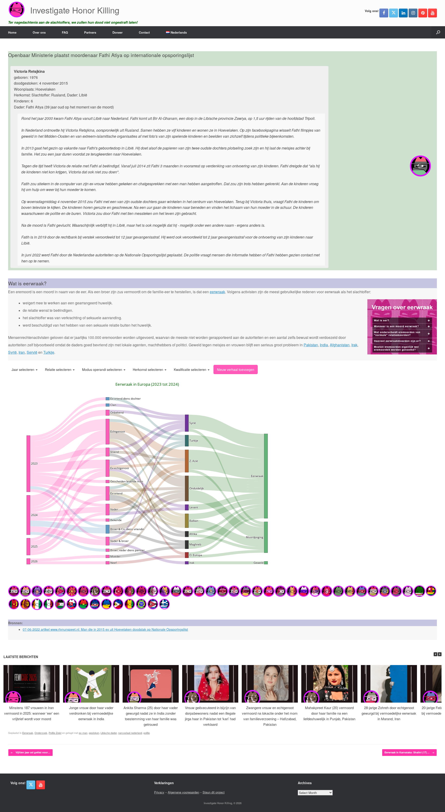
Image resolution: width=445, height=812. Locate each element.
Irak (354, 344)
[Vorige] (435, 654)
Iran (22, 352)
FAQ (65, 32)
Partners (90, 32)
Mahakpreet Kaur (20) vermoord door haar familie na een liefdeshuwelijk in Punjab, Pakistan (329, 713)
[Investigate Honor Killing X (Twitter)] (393, 13)
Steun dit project (214, 792)
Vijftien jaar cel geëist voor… (30, 752)
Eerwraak (27, 733)
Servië (32, 352)
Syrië (12, 352)
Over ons (39, 32)
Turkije (48, 352)
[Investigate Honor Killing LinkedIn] (403, 13)
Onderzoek (41, 733)
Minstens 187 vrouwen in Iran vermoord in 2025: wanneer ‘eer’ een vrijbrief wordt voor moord (31, 713)
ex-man (83, 733)
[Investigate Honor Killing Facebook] (383, 13)
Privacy (159, 792)
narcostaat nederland (130, 733)
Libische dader (109, 733)
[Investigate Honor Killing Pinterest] (422, 13)
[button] (438, 32)
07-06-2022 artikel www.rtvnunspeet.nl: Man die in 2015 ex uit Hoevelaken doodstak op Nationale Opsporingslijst (105, 629)
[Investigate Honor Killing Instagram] (413, 13)
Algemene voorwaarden (183, 792)
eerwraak (217, 291)
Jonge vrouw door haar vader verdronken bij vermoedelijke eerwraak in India (91, 713)
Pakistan (311, 344)
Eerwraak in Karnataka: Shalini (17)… (409, 752)
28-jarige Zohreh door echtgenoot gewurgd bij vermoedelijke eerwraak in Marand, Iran (389, 713)
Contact (144, 32)
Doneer (117, 32)
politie (146, 733)
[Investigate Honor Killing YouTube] (432, 13)
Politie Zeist (55, 733)
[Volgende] (440, 654)
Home (12, 32)
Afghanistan (340, 344)
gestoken (94, 733)
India (324, 344)
